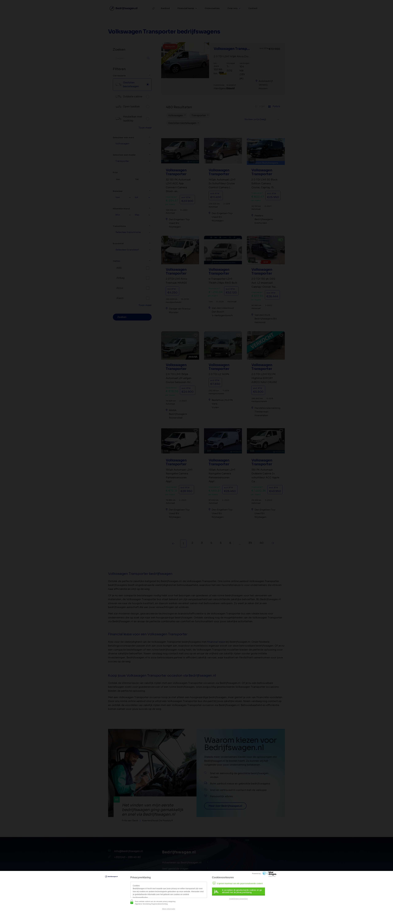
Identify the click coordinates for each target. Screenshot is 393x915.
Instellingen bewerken (238, 899)
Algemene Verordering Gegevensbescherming (151, 904)
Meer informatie (168, 909)
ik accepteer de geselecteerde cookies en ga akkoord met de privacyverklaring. (238, 891)
